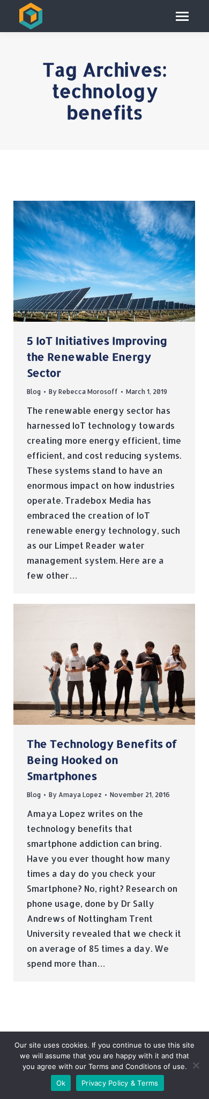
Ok (61, 1083)
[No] (195, 1065)
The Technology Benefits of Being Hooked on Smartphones (102, 760)
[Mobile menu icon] (182, 16)
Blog (34, 392)
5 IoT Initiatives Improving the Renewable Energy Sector (97, 357)
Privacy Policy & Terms (120, 1083)
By (83, 392)
